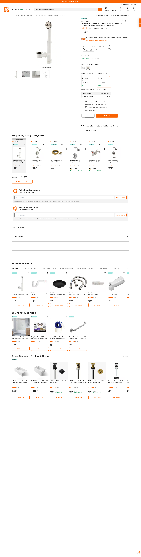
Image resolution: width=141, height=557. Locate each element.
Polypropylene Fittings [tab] (48, 268)
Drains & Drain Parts (41, 15)
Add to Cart (107, 115)
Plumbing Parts (20, 15)
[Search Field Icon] (100, 9)
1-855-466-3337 (102, 104)
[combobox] (66, 9)
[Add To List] (122, 21)
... (13, 15)
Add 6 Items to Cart (22, 181)
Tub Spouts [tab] (115, 268)
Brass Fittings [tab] (102, 268)
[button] (70, 228)
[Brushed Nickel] (88, 68)
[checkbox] (86, 107)
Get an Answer (120, 197)
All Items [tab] (15, 268)
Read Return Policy (90, 130)
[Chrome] (83, 68)
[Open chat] (140, 22)
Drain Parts (30, 15)
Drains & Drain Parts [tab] (29, 268)
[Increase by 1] (92, 116)
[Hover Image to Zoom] (45, 42)
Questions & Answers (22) (100, 28)
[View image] (16, 74)
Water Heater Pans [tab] (66, 268)
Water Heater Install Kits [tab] (85, 268)
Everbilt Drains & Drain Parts (56, 15)
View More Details (88, 51)
